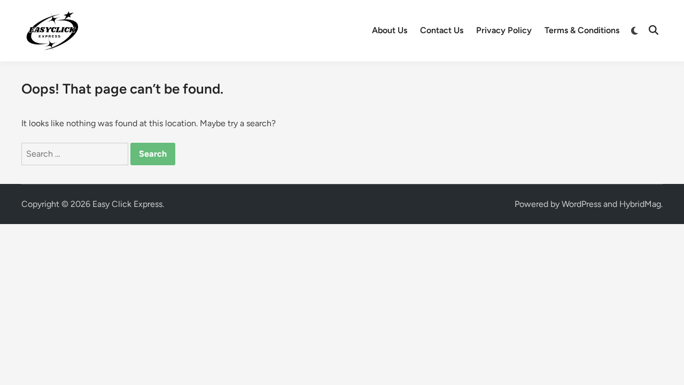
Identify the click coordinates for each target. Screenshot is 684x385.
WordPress (581, 204)
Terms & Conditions (582, 30)
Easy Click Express (127, 204)
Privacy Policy (504, 30)
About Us (389, 30)
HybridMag (640, 204)
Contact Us (441, 30)
